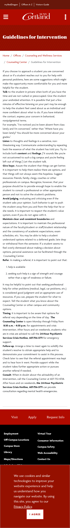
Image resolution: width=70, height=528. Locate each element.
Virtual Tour (44, 433)
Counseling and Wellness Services (43, 55)
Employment (11, 433)
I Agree (35, 514)
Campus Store (12, 445)
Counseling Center (17, 62)
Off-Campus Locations (16, 439)
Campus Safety (46, 446)
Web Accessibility (48, 452)
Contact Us (44, 459)
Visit (14, 417)
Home (6, 55)
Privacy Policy (23, 506)
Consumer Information (50, 440)
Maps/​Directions (13, 459)
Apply (32, 417)
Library (8, 452)
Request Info (55, 417)
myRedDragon (11, 4)
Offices (17, 55)
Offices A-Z (26, 4)
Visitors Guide (42, 4)
